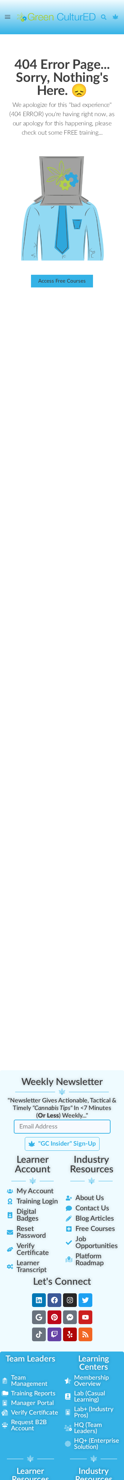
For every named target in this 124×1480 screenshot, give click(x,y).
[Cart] (116, 17)
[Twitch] (54, 1334)
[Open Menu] (7, 17)
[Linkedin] (39, 1300)
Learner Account (32, 1164)
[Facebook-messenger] (70, 1317)
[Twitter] (85, 1300)
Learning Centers (93, 1363)
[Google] (39, 1317)
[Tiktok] (39, 1334)
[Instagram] (70, 1300)
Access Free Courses (62, 281)
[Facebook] (54, 1300)
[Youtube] (85, 1317)
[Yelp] (70, 1334)
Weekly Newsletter (62, 1082)
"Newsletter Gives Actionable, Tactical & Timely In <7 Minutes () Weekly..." (62, 1108)
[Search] (105, 17)
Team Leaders (30, 1359)
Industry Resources (91, 1164)
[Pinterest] (54, 1317)
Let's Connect (62, 1281)
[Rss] (85, 1334)
